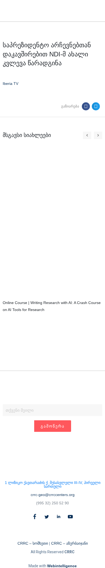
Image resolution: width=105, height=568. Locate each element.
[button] (88, 10)
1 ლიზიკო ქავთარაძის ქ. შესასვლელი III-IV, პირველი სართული (52, 484)
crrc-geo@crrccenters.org (53, 495)
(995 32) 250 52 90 (52, 503)
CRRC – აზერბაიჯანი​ (69, 543)
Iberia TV (10, 83)
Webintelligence (62, 566)
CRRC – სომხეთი (33, 543)
